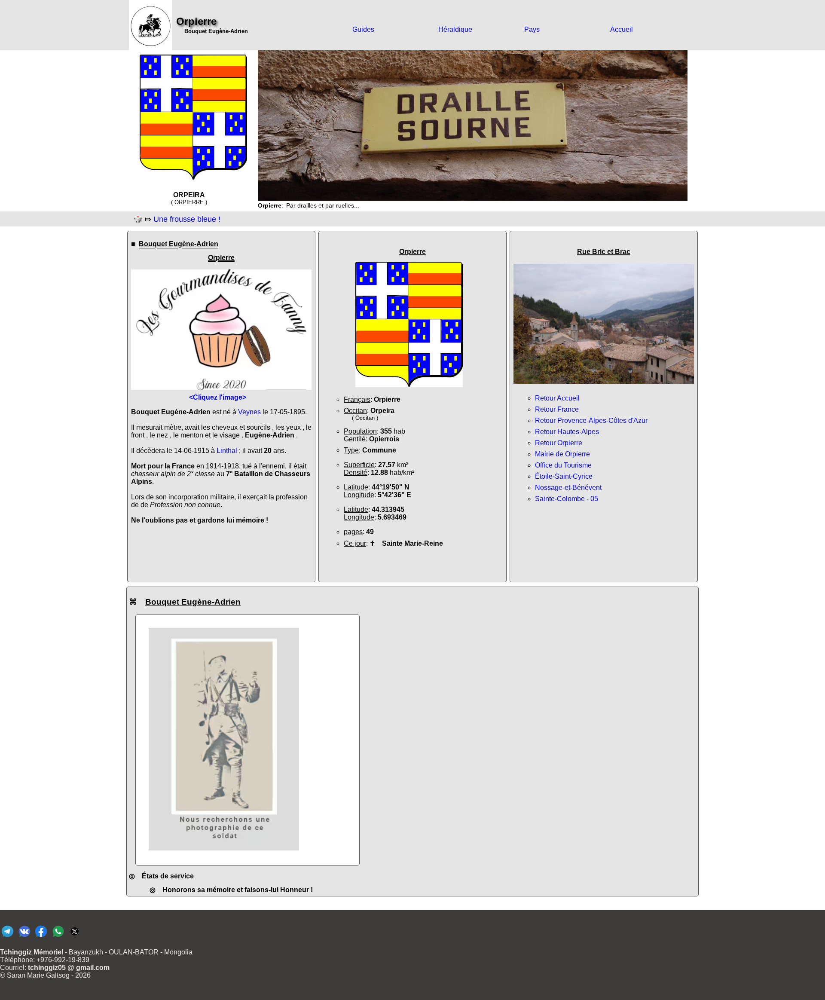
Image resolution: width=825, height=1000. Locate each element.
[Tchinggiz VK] (24, 936)
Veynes (249, 412)
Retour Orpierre (558, 442)
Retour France (557, 409)
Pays (532, 29)
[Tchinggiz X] (74, 936)
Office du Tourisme (563, 465)
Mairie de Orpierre (562, 454)
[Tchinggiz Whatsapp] (57, 936)
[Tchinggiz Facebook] (41, 936)
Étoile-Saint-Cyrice (564, 476)
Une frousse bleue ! (186, 219)
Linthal (227, 450)
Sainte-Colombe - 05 (566, 498)
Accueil (621, 29)
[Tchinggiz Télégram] (7, 936)
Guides (363, 29)
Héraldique (455, 29)
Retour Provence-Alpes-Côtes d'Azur (591, 420)
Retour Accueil (557, 398)
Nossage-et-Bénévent (568, 487)
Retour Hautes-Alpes (567, 431)
